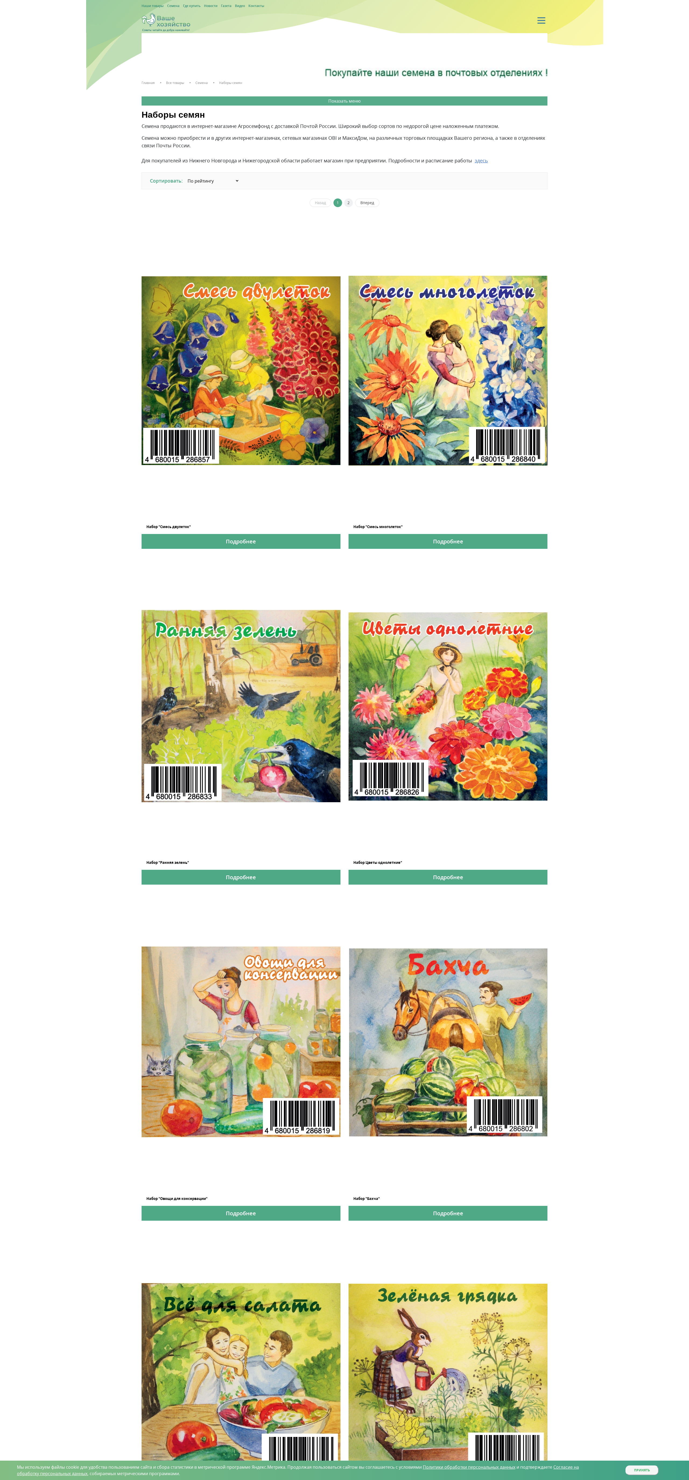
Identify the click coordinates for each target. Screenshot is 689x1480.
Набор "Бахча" (366, 1198)
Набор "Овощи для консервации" (177, 1198)
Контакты (256, 6)
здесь (481, 160)
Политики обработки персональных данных (469, 1467)
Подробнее (241, 541)
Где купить (192, 6)
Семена (173, 6)
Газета (226, 6)
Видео (240, 6)
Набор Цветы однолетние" (377, 862)
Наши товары (153, 6)
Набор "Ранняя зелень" (167, 862)
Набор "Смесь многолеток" (378, 526)
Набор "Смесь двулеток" (168, 526)
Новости (210, 6)
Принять (642, 1470)
